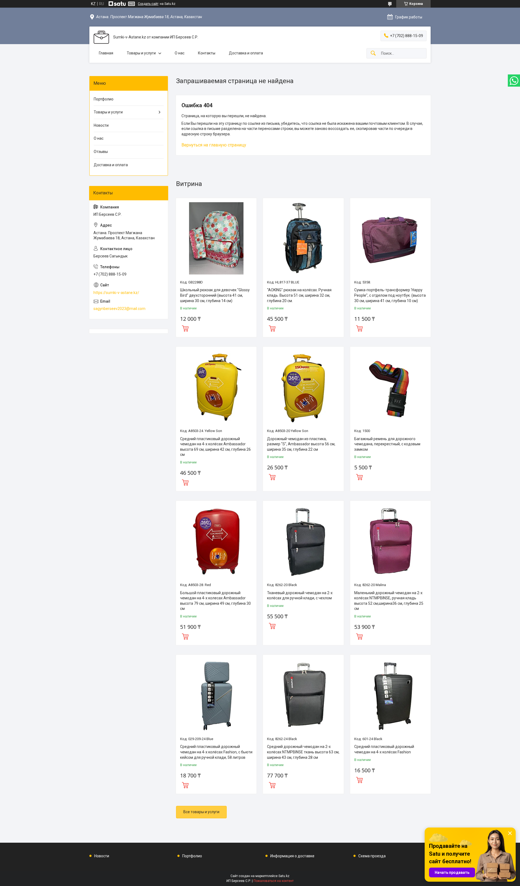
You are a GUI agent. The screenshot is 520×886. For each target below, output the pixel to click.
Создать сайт (148, 4)
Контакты (206, 53)
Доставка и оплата (246, 53)
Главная (106, 53)
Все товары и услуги (201, 812)
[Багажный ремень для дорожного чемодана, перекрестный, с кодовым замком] (390, 387)
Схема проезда (372, 856)
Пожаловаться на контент (273, 881)
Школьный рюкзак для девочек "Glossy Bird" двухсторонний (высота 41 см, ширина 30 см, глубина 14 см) (215, 295)
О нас (179, 53)
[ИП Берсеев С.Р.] (101, 37)
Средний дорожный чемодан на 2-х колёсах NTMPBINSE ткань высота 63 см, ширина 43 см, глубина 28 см (303, 751)
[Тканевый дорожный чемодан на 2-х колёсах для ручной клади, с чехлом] (303, 541)
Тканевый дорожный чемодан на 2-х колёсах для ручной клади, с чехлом (300, 595)
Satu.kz (284, 876)
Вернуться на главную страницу (213, 145)
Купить (185, 328)
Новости (101, 125)
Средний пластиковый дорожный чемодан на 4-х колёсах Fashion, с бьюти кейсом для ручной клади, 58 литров (216, 751)
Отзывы (101, 151)
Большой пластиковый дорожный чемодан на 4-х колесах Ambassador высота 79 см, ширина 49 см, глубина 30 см (215, 601)
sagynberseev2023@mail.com (119, 308)
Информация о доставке (292, 856)
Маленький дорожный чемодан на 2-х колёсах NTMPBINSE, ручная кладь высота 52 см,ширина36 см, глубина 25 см (388, 601)
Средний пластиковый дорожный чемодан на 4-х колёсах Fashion (384, 749)
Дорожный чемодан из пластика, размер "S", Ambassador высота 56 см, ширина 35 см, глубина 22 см (301, 444)
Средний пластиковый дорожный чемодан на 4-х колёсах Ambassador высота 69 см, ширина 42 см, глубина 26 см (215, 447)
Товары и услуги (141, 53)
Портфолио (103, 99)
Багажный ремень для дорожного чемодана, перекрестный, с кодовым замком (387, 444)
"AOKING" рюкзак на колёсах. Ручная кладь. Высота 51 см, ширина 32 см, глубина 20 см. (299, 295)
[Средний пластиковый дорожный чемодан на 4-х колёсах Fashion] (390, 695)
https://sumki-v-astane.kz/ (116, 292)
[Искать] (373, 53)
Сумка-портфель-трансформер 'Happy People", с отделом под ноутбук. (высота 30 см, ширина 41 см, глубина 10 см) (390, 295)
